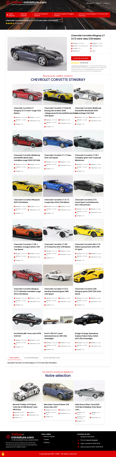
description (14, 357)
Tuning (105, 3)
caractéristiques (31, 358)
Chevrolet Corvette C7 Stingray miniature (64, 15)
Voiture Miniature (12, 15)
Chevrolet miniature (24, 15)
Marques (89, 3)
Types (98, 3)
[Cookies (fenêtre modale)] (3, 454)
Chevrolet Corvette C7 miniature (41, 15)
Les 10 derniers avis (52, 358)
